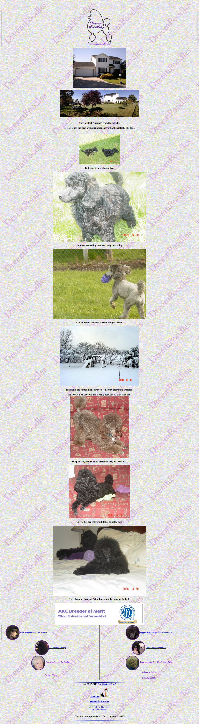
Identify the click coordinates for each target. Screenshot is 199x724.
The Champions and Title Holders (33, 632)
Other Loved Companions (156, 648)
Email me (94, 696)
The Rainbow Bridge (57, 648)
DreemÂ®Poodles (99, 701)
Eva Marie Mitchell (107, 684)
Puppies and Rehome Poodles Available (156, 632)
